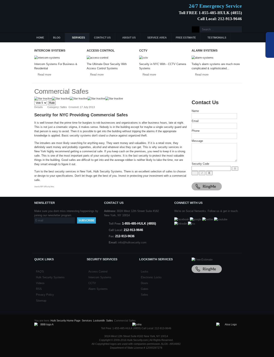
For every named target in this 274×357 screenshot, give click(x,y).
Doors (144, 283)
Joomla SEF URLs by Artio (44, 187)
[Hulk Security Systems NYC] (63, 11)
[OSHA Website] (136, 324)
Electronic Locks (151, 277)
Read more (44, 74)
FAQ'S (40, 271)
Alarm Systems (98, 288)
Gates (144, 288)
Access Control (97, 271)
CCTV (92, 283)
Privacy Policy (45, 294)
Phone (196, 130)
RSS (39, 288)
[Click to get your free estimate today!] (202, 259)
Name (195, 111)
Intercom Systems (99, 277)
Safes (144, 294)
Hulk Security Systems (50, 277)
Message (197, 140)
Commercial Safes (61, 91)
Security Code (200, 163)
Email (195, 121)
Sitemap (41, 300)
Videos (40, 283)
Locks (144, 271)
